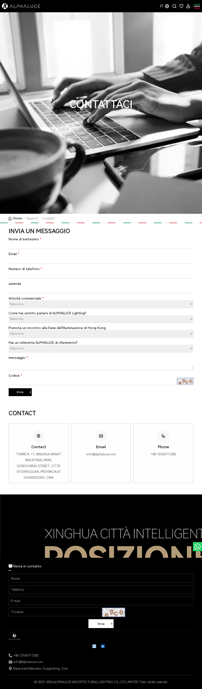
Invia (20, 392)
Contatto (49, 218)
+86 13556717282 (25, 655)
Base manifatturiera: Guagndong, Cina (40, 668)
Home (17, 218)
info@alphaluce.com (28, 662)
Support (32, 218)
